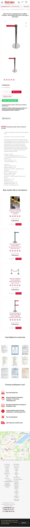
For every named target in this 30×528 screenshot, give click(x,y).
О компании (7, 464)
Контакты (7, 478)
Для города (16, 465)
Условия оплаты (7, 468)
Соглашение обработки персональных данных (7, 484)
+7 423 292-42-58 (15, 6)
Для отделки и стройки (16, 492)
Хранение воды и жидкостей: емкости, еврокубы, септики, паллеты (16, 484)
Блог (7, 476)
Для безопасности (17, 477)
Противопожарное (18, 479)
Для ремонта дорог (16, 473)
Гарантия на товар (7, 474)
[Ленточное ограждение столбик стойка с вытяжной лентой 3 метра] (16, 36)
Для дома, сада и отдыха (16, 469)
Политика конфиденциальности (9, 480)
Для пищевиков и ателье (16, 496)
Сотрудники (7, 465)
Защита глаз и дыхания (16, 500)
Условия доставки (7, 471)
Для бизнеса (16, 464)
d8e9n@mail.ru (5, 6)
